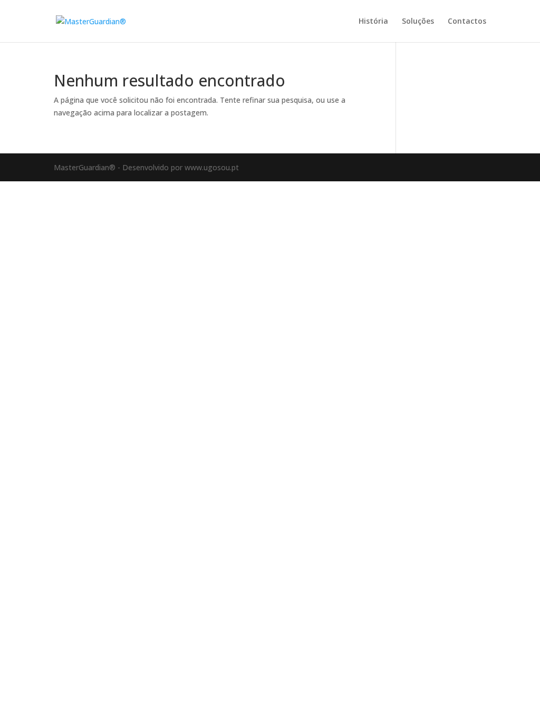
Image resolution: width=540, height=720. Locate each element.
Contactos (467, 21)
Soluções (418, 21)
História (373, 21)
